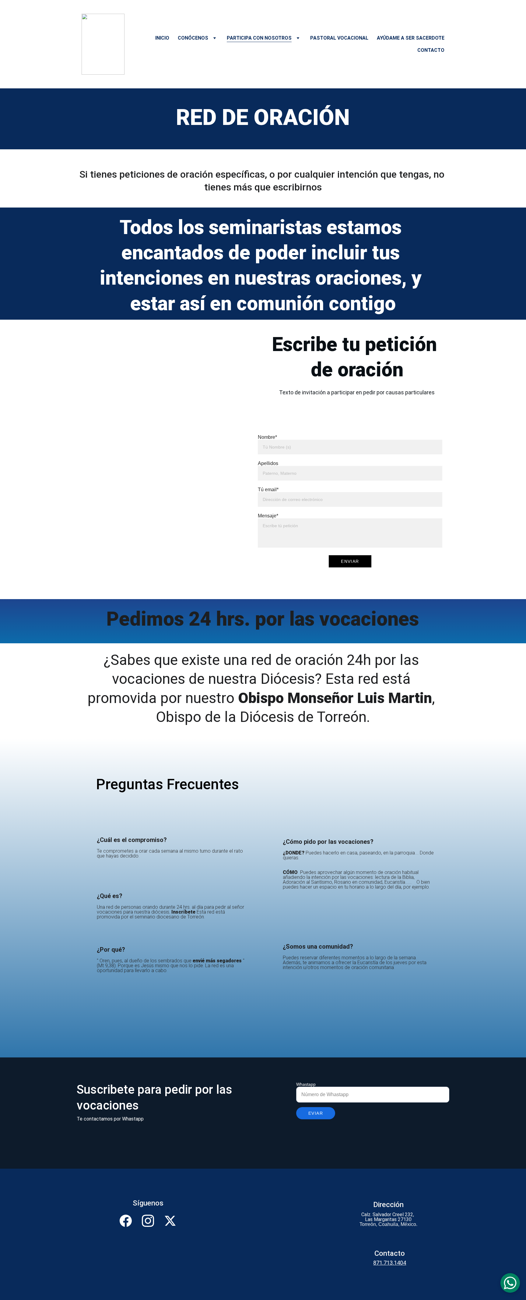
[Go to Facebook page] (129, 1221)
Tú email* (268, 489)
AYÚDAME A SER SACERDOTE (410, 38)
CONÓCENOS (193, 38)
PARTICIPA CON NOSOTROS (259, 38)
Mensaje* (268, 515)
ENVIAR (350, 561)
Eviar (315, 1113)
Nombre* (267, 437)
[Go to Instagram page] (151, 1221)
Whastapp (306, 1084)
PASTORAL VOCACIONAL (339, 38)
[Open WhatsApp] (510, 1283)
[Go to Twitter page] (170, 1221)
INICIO (162, 38)
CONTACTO (430, 50)
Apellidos (268, 463)
